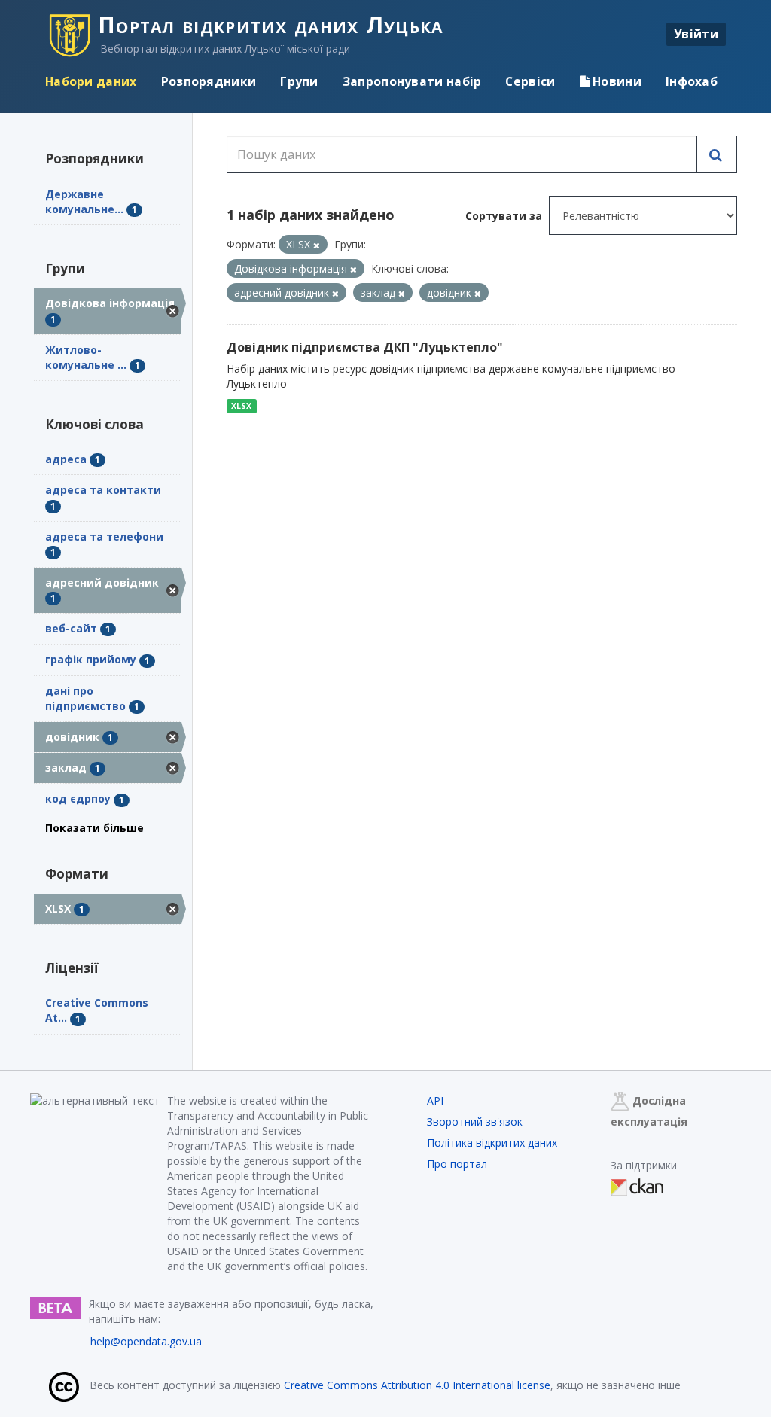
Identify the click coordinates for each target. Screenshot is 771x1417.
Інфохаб (692, 81)
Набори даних (91, 81)
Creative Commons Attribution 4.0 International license (417, 1385)
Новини (615, 81)
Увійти (696, 34)
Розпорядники (209, 81)
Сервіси (530, 81)
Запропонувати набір (412, 81)
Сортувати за (503, 216)
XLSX (241, 406)
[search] (716, 154)
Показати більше (94, 828)
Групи (299, 81)
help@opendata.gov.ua (146, 1341)
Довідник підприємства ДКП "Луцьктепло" (365, 347)
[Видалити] (316, 245)
